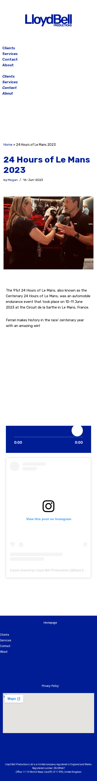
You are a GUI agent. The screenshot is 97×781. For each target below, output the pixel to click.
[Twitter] (60, 120)
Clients (8, 48)
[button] (48, 71)
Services (10, 54)
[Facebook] (37, 120)
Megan (13, 180)
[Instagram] (48, 120)
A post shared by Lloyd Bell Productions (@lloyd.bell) (49, 570)
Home (8, 145)
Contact (10, 59)
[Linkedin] (61, 752)
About (8, 65)
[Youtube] (74, 752)
